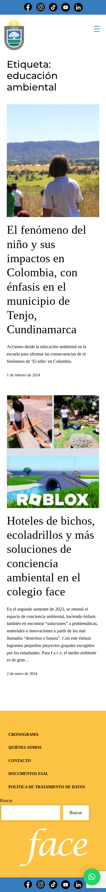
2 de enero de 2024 (22, 673)
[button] (91, 876)
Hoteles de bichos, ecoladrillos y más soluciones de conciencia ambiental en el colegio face (51, 556)
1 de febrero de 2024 (23, 375)
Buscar (6, 800)
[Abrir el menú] (97, 29)
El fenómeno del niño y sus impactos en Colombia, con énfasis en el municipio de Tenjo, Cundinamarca (46, 279)
